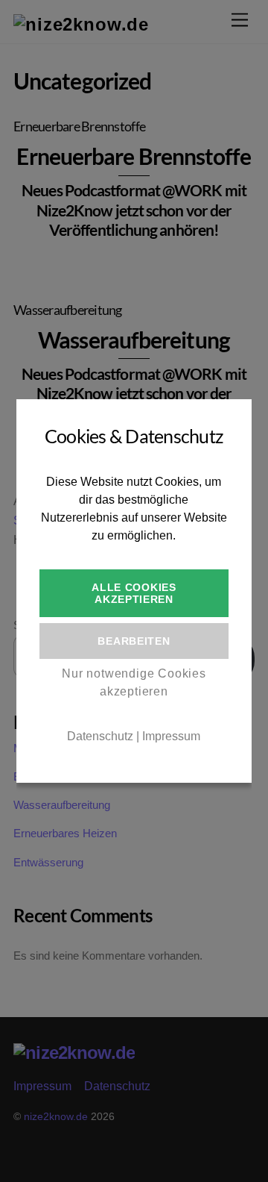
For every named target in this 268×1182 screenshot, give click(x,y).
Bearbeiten (134, 641)
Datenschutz (100, 736)
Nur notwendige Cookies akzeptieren (134, 682)
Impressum (171, 736)
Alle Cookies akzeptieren (134, 593)
